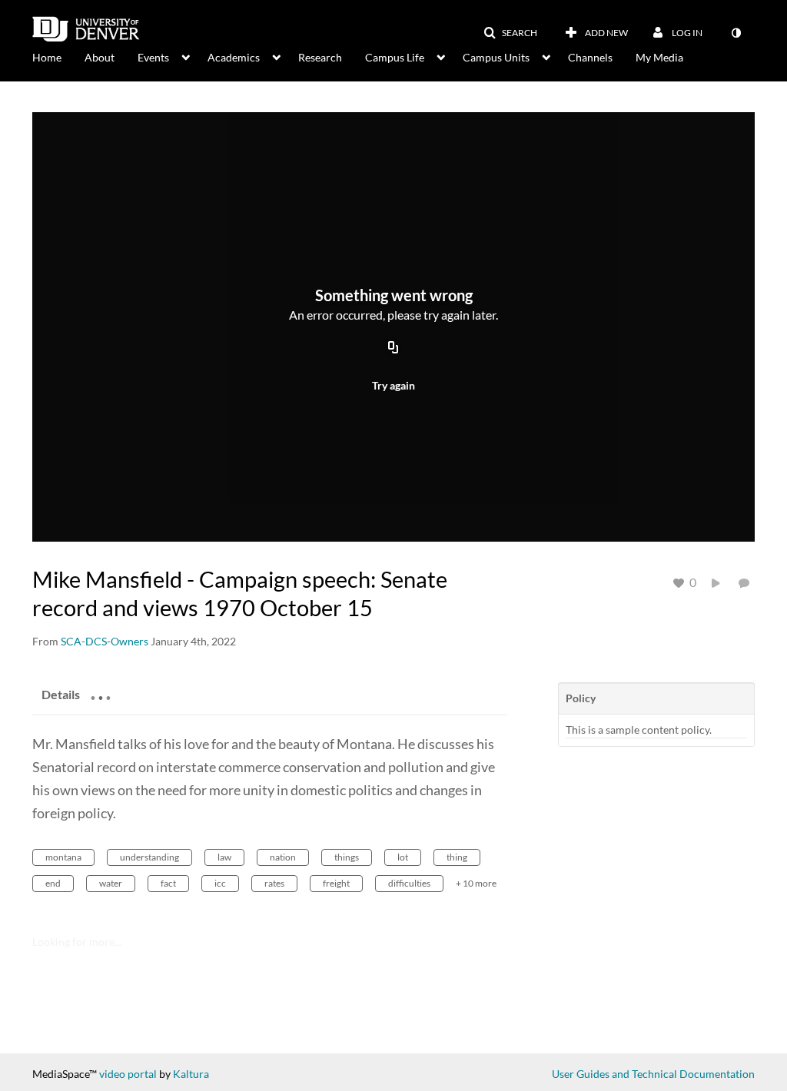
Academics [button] (234, 57)
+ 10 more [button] (476, 883)
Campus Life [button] (394, 57)
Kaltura (191, 1073)
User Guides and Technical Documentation (653, 1073)
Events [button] (153, 57)
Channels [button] (590, 57)
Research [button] (320, 57)
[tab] (60, 693)
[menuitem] (58, 56)
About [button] (100, 57)
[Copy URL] (393, 348)
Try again (393, 385)
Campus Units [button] (496, 57)
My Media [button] (659, 57)
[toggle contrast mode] (735, 33)
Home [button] (46, 57)
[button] (510, 33)
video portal (128, 1073)
